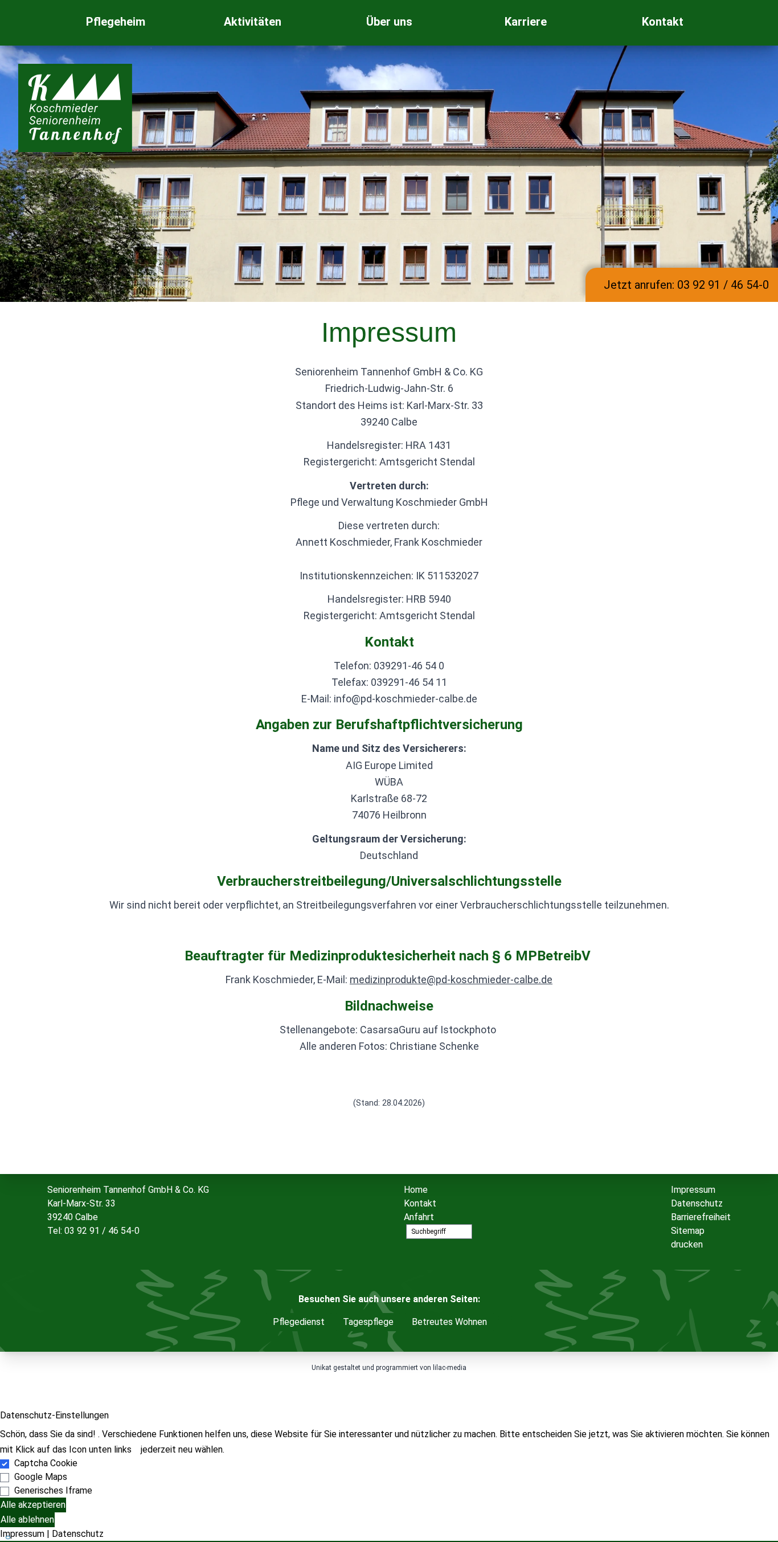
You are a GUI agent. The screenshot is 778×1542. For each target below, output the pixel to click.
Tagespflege (368, 1321)
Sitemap (688, 1230)
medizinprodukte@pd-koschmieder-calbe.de (451, 979)
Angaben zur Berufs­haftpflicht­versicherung (389, 725)
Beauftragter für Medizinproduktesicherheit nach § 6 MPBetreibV (389, 956)
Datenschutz (697, 1203)
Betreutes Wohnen (449, 1321)
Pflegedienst (299, 1321)
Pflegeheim (115, 21)
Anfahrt (419, 1217)
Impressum (693, 1189)
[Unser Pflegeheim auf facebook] (505, 1318)
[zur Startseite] (75, 108)
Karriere (526, 21)
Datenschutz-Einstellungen (54, 1415)
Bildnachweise (389, 1006)
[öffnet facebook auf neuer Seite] (742, 23)
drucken (687, 1244)
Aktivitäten (252, 21)
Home (416, 1189)
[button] (389, 1541)
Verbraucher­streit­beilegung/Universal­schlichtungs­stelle (389, 881)
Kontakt (662, 21)
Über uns (389, 21)
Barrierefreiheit (701, 1217)
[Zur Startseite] (35, 23)
